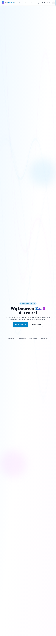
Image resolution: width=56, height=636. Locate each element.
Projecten (26, 2)
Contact (44, 2)
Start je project (19, 324)
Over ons (38, 2)
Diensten (33, 2)
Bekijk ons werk (36, 324)
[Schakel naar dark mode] (53, 3)
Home (15, 2)
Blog (20, 2)
